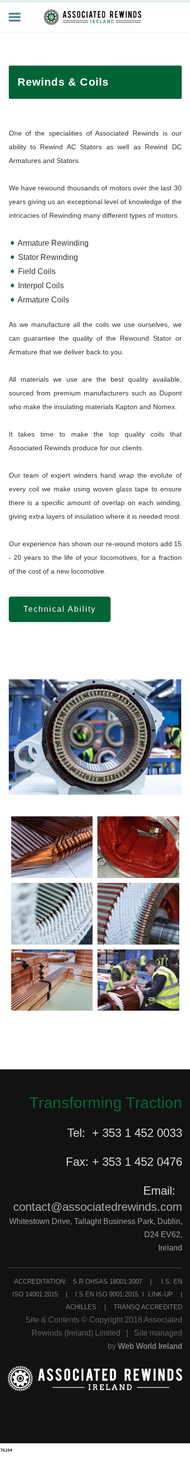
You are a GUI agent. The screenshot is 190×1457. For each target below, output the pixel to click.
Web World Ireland (150, 1346)
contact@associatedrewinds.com (97, 1206)
